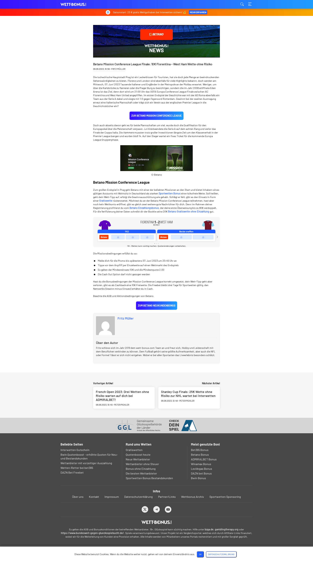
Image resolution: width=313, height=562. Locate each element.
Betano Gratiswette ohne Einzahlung (188, 211)
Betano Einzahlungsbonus (144, 207)
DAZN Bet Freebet (72, 472)
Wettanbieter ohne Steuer (142, 464)
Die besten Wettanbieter (141, 473)
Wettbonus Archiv (192, 496)
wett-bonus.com (78, 4)
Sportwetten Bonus (170, 193)
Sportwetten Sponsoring (225, 496)
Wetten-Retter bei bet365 (76, 467)
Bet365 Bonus (199, 450)
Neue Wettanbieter (138, 459)
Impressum (112, 496)
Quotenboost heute (138, 454)
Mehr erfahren (198, 12)
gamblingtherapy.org (226, 529)
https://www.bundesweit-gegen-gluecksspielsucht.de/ (92, 533)
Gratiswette (105, 200)
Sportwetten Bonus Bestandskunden (149, 478)
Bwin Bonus (198, 478)
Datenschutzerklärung (138, 496)
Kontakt (94, 496)
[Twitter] (145, 509)
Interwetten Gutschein (74, 450)
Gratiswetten (134, 450)
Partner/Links (167, 496)
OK (200, 554)
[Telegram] (156, 509)
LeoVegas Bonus (201, 468)
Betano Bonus (200, 454)
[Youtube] (168, 509)
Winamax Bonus (201, 464)
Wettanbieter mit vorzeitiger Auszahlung (86, 463)
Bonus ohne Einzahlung (141, 468)
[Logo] (156, 522)
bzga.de (209, 529)
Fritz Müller (126, 318)
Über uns (78, 496)
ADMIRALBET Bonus (204, 459)
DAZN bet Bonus (201, 473)
